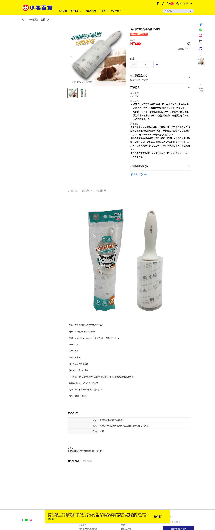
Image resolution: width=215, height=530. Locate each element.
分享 (136, 174)
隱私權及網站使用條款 (88, 529)
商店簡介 (82, 525)
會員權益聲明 (125, 529)
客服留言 (123, 525)
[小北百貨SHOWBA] (37, 7)
